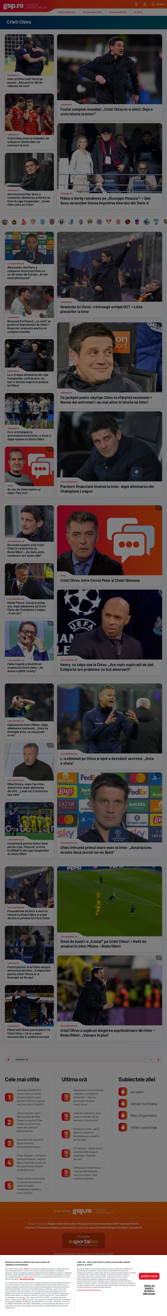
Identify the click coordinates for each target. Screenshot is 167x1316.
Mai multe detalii (27, 1279)
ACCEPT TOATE (149, 1276)
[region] (83, 1285)
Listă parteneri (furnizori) (89, 1290)
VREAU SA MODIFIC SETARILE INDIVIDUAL (149, 1289)
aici (24, 1297)
